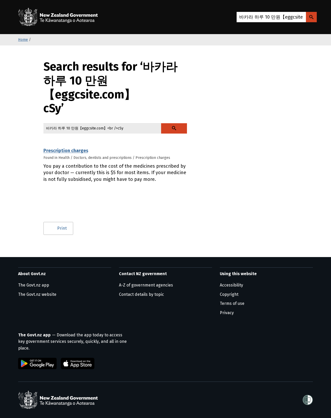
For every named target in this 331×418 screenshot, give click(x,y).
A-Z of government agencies (146, 285)
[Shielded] (308, 400)
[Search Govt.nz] (311, 17)
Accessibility (231, 285)
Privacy (227, 312)
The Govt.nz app (33, 285)
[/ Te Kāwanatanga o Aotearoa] (59, 17)
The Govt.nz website (37, 294)
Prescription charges (65, 150)
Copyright (229, 294)
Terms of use (232, 303)
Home (23, 39)
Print (62, 228)
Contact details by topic (141, 294)
